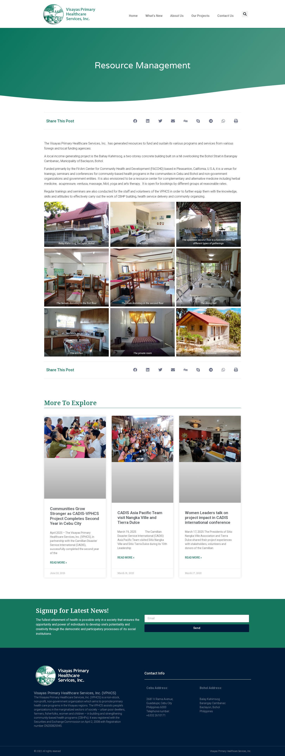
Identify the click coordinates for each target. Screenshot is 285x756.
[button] (245, 14)
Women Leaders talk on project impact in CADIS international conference (207, 517)
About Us (177, 16)
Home (133, 16)
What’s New (153, 16)
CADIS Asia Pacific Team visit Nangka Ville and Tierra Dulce (139, 517)
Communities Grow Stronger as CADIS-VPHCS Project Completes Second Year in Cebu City (74, 516)
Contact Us (225, 16)
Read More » (58, 562)
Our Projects (200, 16)
